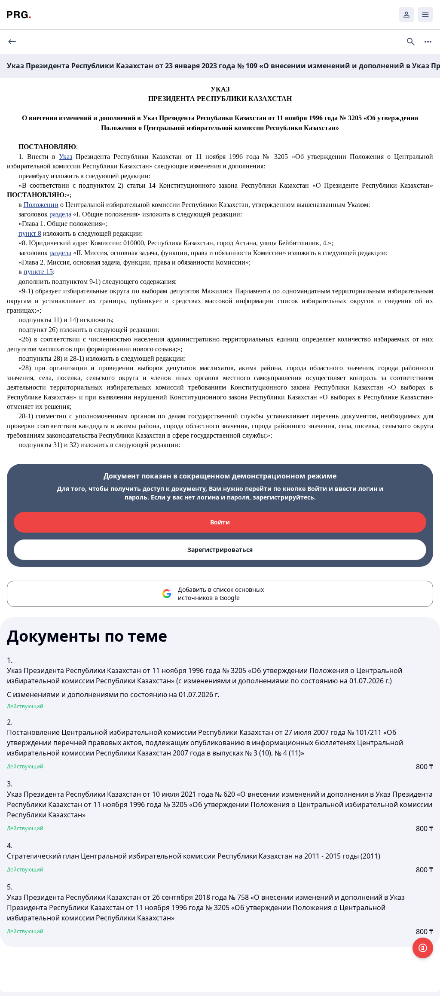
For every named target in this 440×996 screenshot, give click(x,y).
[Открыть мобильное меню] (425, 14)
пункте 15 (38, 271)
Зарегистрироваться (220, 549)
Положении (41, 204)
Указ (65, 156)
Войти (220, 522)
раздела (60, 214)
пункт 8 (29, 233)
